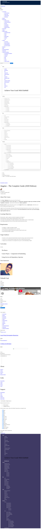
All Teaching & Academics (8, 53)
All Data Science (6, 20)
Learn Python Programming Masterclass (9, 335)
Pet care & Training (7, 45)
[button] (22, 93)
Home (3, 172)
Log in (1, 4)
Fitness (5, 35)
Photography (4, 50)
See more (1, 286)
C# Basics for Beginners (5, 343)
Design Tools (6, 14)
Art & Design (4, 11)
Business (3, 18)
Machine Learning (7, 27)
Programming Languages (6, 175)
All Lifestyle (6, 41)
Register (3, 4)
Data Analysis (6, 24)
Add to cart (3, 307)
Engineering (6, 54)
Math (5, 57)
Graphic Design (6, 15)
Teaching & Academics (5, 328)
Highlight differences (6, 406)
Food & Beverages (7, 44)
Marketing (3, 323)
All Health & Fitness (7, 32)
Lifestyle (3, 40)
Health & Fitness (4, 31)
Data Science (4, 19)
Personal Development (5, 49)
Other (5, 58)
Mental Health (6, 36)
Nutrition (5, 37)
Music (3, 48)
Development (4, 28)
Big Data (5, 23)
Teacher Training (6, 61)
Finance (3, 319)
